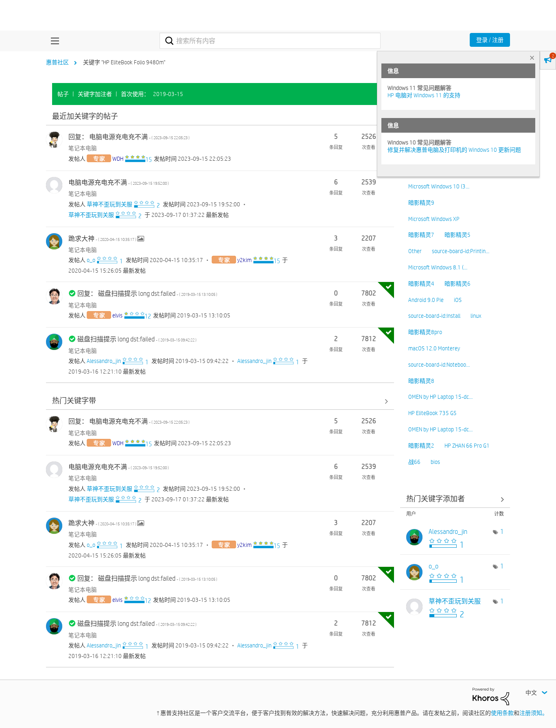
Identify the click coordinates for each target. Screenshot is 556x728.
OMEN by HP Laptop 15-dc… (440, 396)
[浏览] (53, 41)
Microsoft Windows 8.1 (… (437, 267)
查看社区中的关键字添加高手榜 (455, 499)
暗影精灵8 (421, 381)
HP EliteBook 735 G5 (432, 413)
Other (415, 251)
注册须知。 (533, 713)
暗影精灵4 (421, 283)
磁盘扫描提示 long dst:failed (137, 339)
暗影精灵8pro (425, 332)
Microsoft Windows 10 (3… (438, 186)
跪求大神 (102, 238)
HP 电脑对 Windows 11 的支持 (423, 95)
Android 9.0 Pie (426, 300)
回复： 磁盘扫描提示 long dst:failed (147, 293)
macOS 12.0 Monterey (434, 348)
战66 (414, 462)
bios (435, 462)
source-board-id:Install (434, 315)
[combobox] (270, 41)
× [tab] (532, 57)
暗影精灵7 (421, 234)
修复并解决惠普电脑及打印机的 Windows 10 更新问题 (454, 149)
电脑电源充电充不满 (118, 182)
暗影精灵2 (421, 445)
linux (476, 315)
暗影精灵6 (457, 283)
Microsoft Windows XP (434, 219)
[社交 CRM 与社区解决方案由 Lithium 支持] (491, 696)
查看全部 (220, 116)
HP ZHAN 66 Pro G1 (467, 445)
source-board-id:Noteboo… (439, 364)
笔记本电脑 (82, 148)
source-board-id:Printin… (460, 251)
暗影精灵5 (457, 234)
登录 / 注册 (489, 40)
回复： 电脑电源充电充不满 (129, 137)
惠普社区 (57, 62)
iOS (458, 300)
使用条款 (502, 713)
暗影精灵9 (421, 202)
